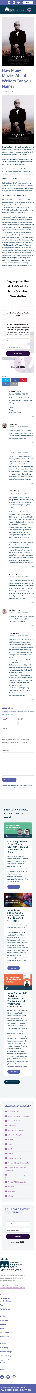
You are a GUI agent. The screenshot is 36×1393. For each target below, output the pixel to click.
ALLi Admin (13, 574)
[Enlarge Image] (18, 41)
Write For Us (5, 1309)
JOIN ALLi (27, 2)
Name (4, 719)
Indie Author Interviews (16, 1130)
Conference (4, 1336)
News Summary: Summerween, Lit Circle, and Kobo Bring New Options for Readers (16, 915)
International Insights (15, 1135)
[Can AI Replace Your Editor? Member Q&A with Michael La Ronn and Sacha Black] (18, 837)
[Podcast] (18, 2)
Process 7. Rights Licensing (17, 1182)
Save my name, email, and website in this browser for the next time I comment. (15, 741)
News (10, 1144)
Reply (32, 416)
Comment (5, 750)
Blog (2, 1328)
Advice (3, 1316)
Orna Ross (13, 424)
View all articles (12, 1082)
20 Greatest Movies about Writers (14, 200)
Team (2, 1305)
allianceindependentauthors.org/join (12, 1288)
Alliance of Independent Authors (19, 1116)
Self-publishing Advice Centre (5, 1299)
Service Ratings (6, 1352)
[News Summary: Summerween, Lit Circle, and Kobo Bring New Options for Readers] (18, 906)
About (2, 1294)
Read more (13, 887)
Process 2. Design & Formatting (18, 1163)
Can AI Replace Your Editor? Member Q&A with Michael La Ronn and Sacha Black (17, 846)
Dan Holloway (14, 491)
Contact (3, 1369)
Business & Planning (15, 1121)
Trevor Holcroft (15, 391)
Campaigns (12, 1125)
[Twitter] (9, 2)
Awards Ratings (6, 1356)
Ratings (3, 1343)
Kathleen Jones (14, 610)
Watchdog (11, 1191)
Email (20, 719)
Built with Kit (18, 367)
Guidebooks (4, 1320)
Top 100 (11, 1187)
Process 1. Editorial (14, 1158)
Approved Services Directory (7, 1361)
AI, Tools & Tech (13, 1111)
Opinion (10, 1149)
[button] (6, 380)
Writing (10, 1196)
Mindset (11, 1139)
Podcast (11, 1153)
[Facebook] (14, 2)
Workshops (4, 1332)
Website (5, 728)
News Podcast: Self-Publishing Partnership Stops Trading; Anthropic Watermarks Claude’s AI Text (17, 1000)
